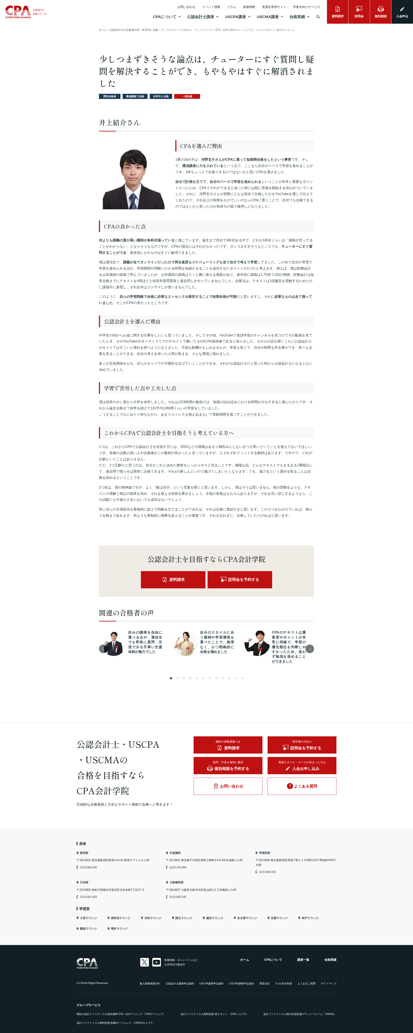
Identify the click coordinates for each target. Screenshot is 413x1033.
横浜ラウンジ (214, 918)
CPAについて (164, 17)
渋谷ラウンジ (153, 918)
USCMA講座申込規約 (241, 983)
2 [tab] (177, 678)
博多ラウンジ (119, 928)
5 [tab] (197, 678)
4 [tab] (190, 678)
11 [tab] (235, 678)
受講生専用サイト (274, 7)
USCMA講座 (268, 17)
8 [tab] (216, 678)
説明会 (359, 16)
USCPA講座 (235, 17)
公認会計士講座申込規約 (180, 983)
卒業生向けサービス (306, 7)
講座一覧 (303, 959)
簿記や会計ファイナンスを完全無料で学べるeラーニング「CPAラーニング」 (121, 1014)
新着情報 (249, 7)
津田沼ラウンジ (120, 918)
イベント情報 (211, 7)
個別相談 (381, 16)
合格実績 (297, 17)
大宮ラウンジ (88, 918)
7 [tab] (210, 678)
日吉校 (84, 882)
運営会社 (264, 983)
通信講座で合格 (135, 96)
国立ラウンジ (183, 918)
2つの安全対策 (283, 983)
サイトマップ (328, 983)
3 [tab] (184, 678)
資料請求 (338, 16)
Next (309, 648)
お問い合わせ (186, 7)
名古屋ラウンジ (247, 918)
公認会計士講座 (200, 17)
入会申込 (402, 16)
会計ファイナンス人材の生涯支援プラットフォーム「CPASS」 (299, 1014)
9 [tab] (223, 678)
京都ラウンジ (279, 918)
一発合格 (187, 96)
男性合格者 (109, 96)
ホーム (244, 959)
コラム (231, 7)
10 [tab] (229, 678)
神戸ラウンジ (310, 918)
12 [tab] (242, 678)
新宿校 (84, 852)
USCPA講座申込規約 (211, 983)
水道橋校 (175, 852)
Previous (103, 648)
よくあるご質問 (306, 983)
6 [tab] (203, 678)
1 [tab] (171, 678)
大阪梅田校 (176, 882)
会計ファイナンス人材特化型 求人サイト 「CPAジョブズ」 (214, 1014)
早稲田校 (264, 852)
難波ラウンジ (88, 928)
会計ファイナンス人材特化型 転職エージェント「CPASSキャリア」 (116, 1022)
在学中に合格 (161, 96)
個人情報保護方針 (150, 983)
